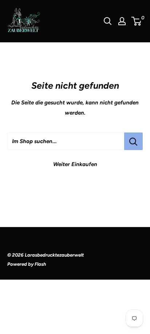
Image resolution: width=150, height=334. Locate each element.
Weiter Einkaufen (75, 164)
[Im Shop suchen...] (133, 141)
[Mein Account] (122, 21)
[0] (136, 21)
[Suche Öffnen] (108, 21)
